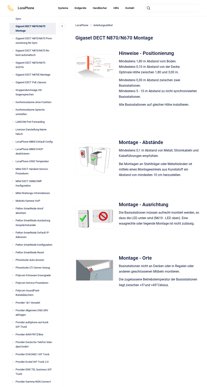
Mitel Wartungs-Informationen (33, 193)
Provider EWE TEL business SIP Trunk (34, 371)
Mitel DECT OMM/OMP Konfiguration (29, 183)
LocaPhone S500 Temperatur (32, 161)
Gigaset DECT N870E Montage (33, 74)
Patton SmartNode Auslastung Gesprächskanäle (33, 222)
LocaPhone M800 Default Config (34, 141)
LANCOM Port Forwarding (30, 121)
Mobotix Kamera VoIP (28, 200)
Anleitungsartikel (103, 25)
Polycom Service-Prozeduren (32, 282)
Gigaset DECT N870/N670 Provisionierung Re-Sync (34, 40)
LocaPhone (26, 8)
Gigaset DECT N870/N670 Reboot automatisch (33, 53)
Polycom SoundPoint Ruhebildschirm (27, 292)
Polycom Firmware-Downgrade (33, 275)
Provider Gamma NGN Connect (33, 381)
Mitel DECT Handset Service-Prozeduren (32, 171)
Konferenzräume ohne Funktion (33, 102)
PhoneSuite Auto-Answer (30, 259)
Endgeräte (80, 8)
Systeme (63, 8)
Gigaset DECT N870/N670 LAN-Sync (34, 16)
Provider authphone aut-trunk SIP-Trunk (32, 324)
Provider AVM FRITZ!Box (29, 334)
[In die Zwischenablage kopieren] (117, 53)
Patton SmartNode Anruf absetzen (29, 210)
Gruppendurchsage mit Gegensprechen (29, 92)
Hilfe (116, 8)
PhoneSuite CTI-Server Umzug (33, 267)
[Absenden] (148, 8)
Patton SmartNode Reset (30, 252)
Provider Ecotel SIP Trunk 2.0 (32, 361)
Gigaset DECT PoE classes (31, 82)
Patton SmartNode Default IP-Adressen (33, 235)
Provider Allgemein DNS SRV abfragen (32, 312)
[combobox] (172, 8)
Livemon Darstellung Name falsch (31, 131)
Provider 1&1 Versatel (28, 302)
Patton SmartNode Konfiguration (34, 244)
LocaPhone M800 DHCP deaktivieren (29, 151)
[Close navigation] (62, 26)
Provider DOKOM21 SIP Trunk (33, 354)
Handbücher (100, 8)
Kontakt (129, 8)
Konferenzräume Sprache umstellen (30, 112)
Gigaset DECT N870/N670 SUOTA (30, 65)
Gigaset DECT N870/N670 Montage (30, 28)
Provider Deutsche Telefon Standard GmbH (34, 344)
